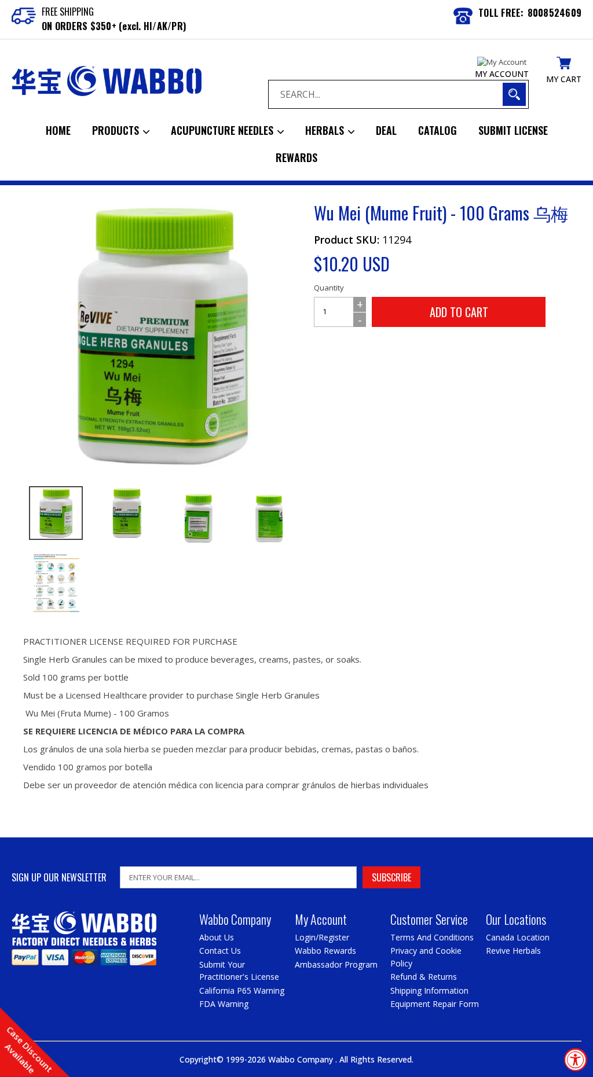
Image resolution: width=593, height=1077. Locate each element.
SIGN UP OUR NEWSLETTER (59, 877)
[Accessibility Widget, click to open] (575, 1059)
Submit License (513, 130)
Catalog (437, 130)
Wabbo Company (301, 1059)
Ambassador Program (336, 964)
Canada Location (518, 937)
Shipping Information (429, 990)
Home (58, 130)
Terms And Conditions (432, 937)
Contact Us (220, 950)
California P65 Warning (241, 990)
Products (117, 130)
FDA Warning (223, 1003)
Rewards (296, 157)
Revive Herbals (513, 950)
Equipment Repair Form (434, 1003)
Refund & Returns (423, 976)
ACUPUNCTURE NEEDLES (223, 130)
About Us (216, 937)
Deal (386, 130)
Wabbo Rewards (325, 950)
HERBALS (326, 130)
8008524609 (555, 13)
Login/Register (322, 937)
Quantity (329, 287)
